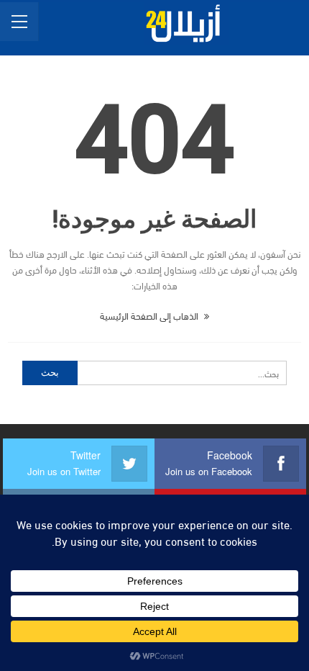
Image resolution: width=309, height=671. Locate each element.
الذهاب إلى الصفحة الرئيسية (150, 315)
